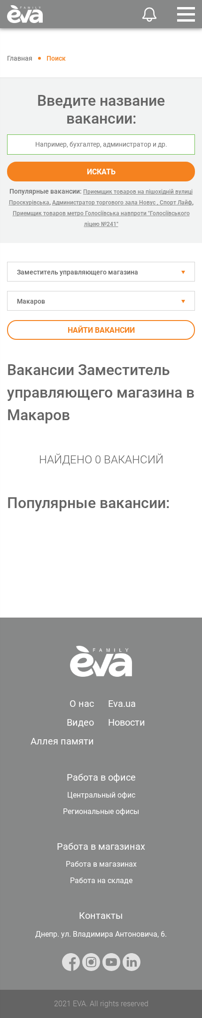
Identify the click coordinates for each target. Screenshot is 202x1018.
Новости (126, 722)
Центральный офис (101, 795)
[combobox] (101, 272)
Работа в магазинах (101, 864)
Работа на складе (101, 880)
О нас (82, 703)
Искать (101, 171)
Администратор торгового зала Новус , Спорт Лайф (122, 202)
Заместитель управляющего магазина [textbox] (77, 272)
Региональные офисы (101, 811)
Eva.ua (122, 703)
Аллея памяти (62, 741)
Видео (80, 722)
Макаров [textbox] (31, 301)
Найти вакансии (101, 330)
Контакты (101, 915)
